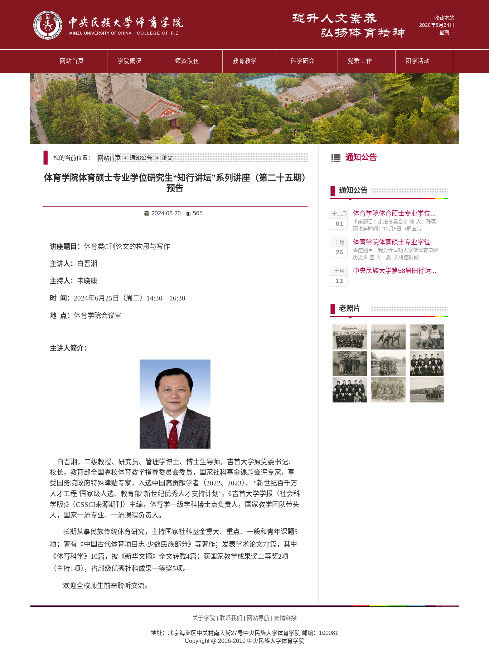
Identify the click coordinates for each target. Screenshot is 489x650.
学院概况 (129, 61)
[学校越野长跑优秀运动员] (427, 348)
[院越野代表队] (427, 374)
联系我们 (230, 618)
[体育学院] (219, 38)
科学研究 (302, 61)
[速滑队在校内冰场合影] (349, 374)
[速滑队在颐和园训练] (388, 348)
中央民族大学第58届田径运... (394, 270)
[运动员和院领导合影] (349, 348)
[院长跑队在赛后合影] (388, 374)
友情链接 (285, 618)
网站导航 (258, 618)
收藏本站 (444, 18)
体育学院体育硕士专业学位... (394, 213)
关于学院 (203, 618)
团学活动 (418, 61)
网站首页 (72, 61)
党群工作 (360, 61)
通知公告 (141, 158)
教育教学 (245, 61)
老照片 (349, 308)
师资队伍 (187, 61)
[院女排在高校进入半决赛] (388, 401)
